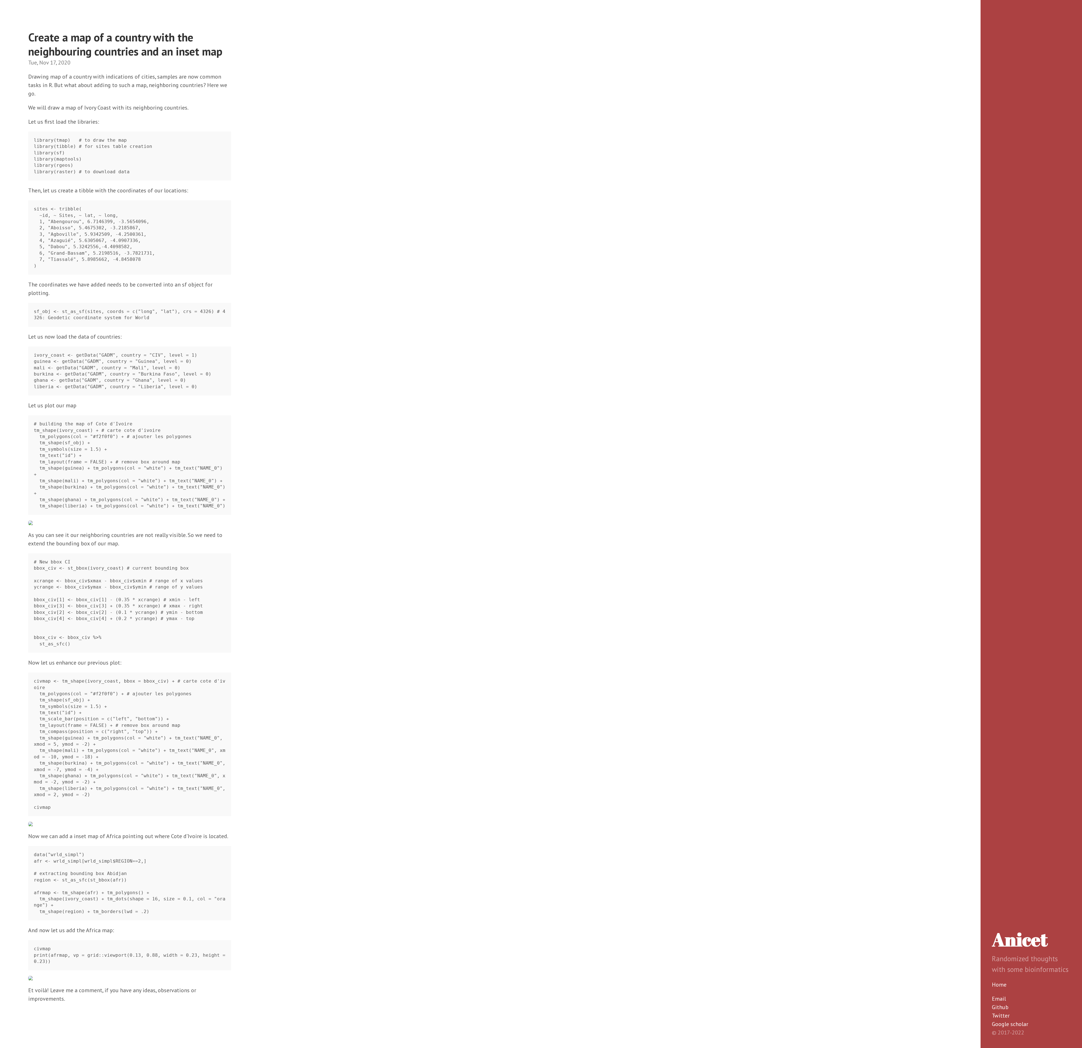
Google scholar (1010, 1024)
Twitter (1001, 1015)
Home (999, 984)
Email (999, 998)
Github (1000, 1007)
